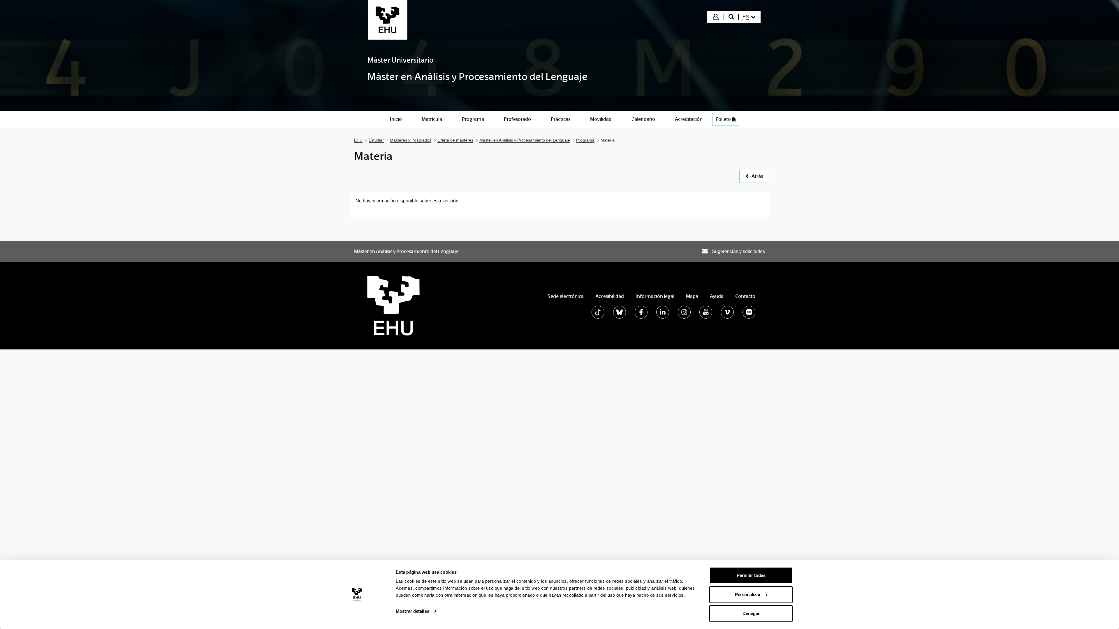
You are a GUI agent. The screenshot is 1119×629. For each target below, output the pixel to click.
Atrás (757, 176)
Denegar (751, 613)
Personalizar (748, 594)
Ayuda (717, 296)
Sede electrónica (566, 296)
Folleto (723, 119)
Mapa (692, 296)
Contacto (745, 296)
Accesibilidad (609, 296)
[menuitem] (749, 17)
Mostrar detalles (412, 611)
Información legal (655, 296)
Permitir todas (751, 575)
